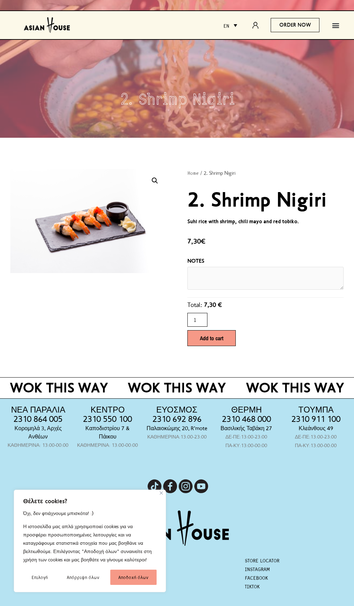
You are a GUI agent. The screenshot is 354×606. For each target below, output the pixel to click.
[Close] (161, 493)
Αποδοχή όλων (133, 577)
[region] (90, 541)
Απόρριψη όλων (83, 577)
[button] (335, 25)
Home (193, 173)
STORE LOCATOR (262, 560)
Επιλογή (39, 577)
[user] (257, 25)
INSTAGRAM (257, 569)
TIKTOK (252, 586)
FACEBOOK (256, 577)
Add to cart (211, 338)
